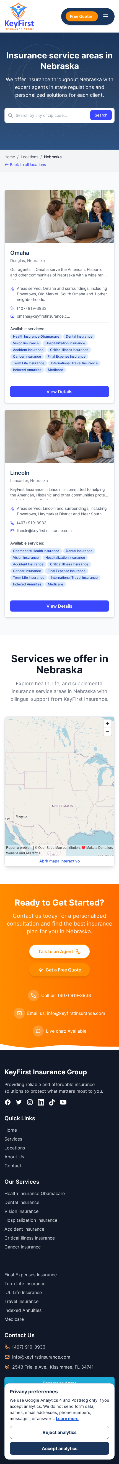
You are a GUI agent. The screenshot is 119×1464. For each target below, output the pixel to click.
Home (9, 156)
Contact (12, 1165)
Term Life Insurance (28, 363)
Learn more (67, 1418)
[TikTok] (52, 1102)
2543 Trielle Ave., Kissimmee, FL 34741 (53, 1367)
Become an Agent (59, 1383)
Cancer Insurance (27, 356)
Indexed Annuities (27, 370)
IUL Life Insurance (23, 1292)
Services (13, 1139)
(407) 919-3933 (31, 308)
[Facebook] (7, 1102)
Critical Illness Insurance (69, 350)
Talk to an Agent (55, 951)
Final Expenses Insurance (30, 1274)
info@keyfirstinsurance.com (41, 1357)
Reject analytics (60, 1432)
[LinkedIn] (41, 1102)
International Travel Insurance (74, 363)
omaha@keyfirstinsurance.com (44, 316)
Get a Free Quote (63, 970)
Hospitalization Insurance (65, 343)
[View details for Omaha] (59, 216)
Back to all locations (28, 164)
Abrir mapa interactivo (59, 861)
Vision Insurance (26, 343)
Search (101, 115)
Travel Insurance (21, 1301)
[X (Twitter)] (18, 1102)
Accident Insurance (28, 350)
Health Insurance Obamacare (36, 336)
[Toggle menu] (105, 16)
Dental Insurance (79, 336)
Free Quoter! (82, 16)
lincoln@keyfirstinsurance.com (44, 530)
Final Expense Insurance (67, 356)
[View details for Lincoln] (59, 436)
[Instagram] (30, 1102)
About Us (14, 1156)
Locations (29, 156)
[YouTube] (63, 1102)
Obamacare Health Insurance (36, 551)
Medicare (55, 370)
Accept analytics (59, 1448)
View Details (59, 391)
